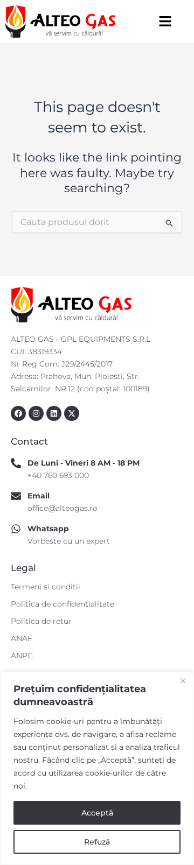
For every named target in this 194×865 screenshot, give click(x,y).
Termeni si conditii (45, 587)
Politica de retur (41, 621)
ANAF (21, 638)
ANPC (22, 655)
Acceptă (97, 813)
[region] (97, 768)
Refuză (97, 842)
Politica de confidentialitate (62, 604)
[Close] (182, 680)
